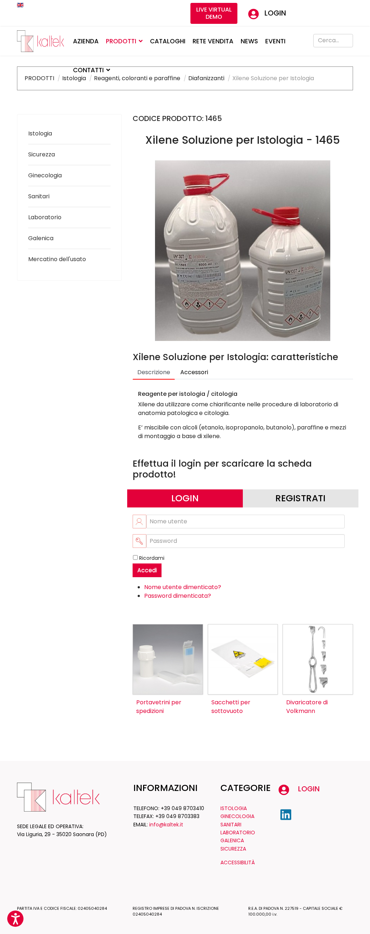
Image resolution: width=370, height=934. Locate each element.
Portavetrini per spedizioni (158, 706)
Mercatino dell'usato (57, 259)
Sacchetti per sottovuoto (230, 706)
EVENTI (275, 41)
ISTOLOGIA (233, 808)
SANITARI (230, 824)
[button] (15, 919)
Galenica (40, 238)
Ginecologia (45, 175)
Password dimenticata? (177, 596)
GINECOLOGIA (237, 816)
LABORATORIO (237, 832)
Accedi (147, 570)
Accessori (194, 372)
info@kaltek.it (166, 824)
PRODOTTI (121, 41)
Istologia (40, 133)
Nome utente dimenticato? (182, 587)
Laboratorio (44, 217)
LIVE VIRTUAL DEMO (214, 13)
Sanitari (39, 196)
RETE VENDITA (213, 41)
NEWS (249, 41)
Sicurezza (41, 154)
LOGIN (275, 13)
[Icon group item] (285, 815)
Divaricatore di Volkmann (307, 706)
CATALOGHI (167, 41)
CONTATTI (88, 70)
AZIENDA (86, 41)
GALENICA (232, 840)
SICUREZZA (233, 848)
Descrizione (153, 372)
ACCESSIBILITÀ (237, 862)
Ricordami (151, 558)
